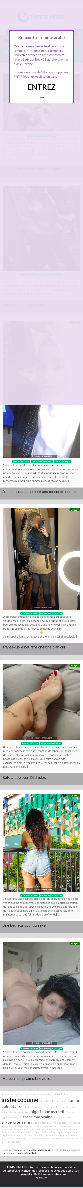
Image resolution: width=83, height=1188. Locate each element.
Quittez (42, 97)
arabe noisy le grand (30, 1129)
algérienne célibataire (13, 1138)
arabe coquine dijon (52, 1122)
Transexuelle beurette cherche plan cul (33, 647)
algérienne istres (71, 1122)
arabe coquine (20, 1099)
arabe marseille (69, 1129)
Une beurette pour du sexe (24, 925)
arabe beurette (18, 1135)
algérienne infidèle (70, 1126)
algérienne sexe (60, 1138)
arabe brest (28, 1107)
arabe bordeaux (10, 1112)
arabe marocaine (38, 1116)
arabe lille (36, 1122)
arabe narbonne (51, 1126)
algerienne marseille (49, 1111)
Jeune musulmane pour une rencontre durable (39, 492)
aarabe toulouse (61, 1101)
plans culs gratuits (27, 1152)
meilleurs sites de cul (40, 1149)
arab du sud (56, 1107)
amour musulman (10, 1129)
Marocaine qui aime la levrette (26, 1078)
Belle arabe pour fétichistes (24, 777)
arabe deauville (43, 1094)
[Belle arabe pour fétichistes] (41, 703)
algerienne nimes (33, 1126)
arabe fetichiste (60, 1094)
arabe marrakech (68, 1135)
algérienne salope (62, 1117)
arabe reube (28, 1094)
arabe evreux (44, 1138)
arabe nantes (52, 1135)
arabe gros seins (16, 1122)
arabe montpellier (57, 1132)
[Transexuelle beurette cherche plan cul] (41, 560)
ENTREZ (42, 86)
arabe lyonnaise (42, 1107)
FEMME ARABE (17, 1167)
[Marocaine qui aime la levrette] (41, 994)
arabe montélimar (35, 1135)
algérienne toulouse (50, 1129)
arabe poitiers (16, 1141)
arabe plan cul (45, 1101)
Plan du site (41, 1177)
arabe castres (70, 1107)
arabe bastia (24, 1112)
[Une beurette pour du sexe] (41, 844)
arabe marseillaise (23, 1132)
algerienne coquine (12, 1094)
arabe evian (8, 1132)
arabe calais (31, 1138)
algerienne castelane (13, 1126)
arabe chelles (40, 1132)
